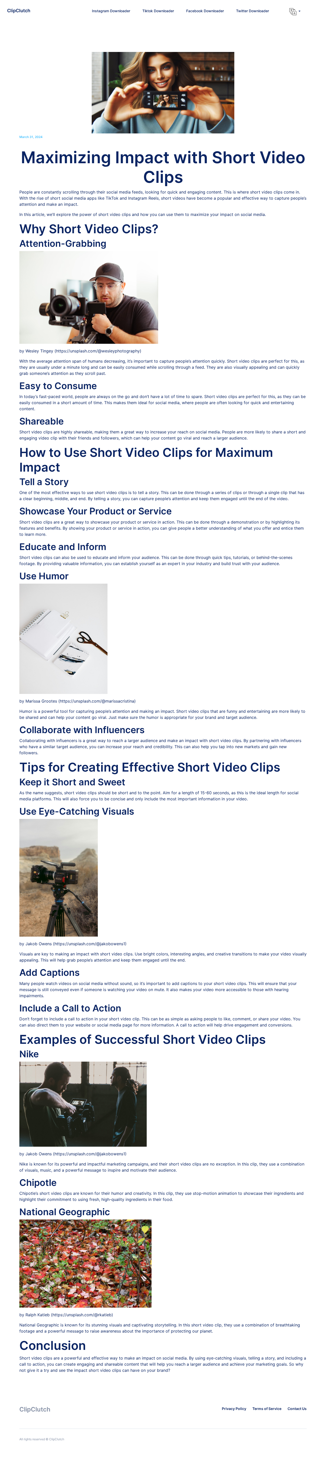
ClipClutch (18, 10)
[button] (295, 11)
